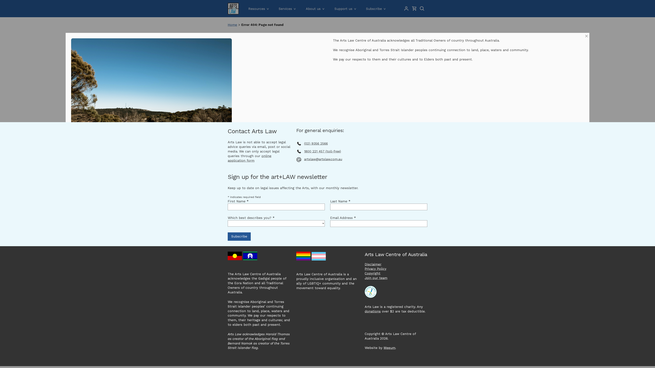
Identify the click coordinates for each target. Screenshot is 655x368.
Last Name (340, 201)
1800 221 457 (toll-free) (322, 151)
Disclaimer (373, 264)
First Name (238, 201)
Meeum (389, 348)
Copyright (372, 273)
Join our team (376, 278)
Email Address (343, 218)
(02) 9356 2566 (316, 143)
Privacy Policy (375, 269)
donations (373, 311)
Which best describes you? (251, 218)
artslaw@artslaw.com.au (323, 159)
